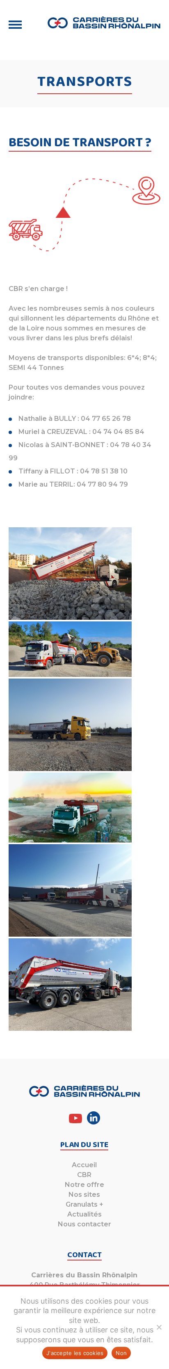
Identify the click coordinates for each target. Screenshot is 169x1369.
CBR (84, 1175)
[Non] (159, 1327)
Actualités (84, 1214)
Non (121, 1353)
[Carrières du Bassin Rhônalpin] (104, 22)
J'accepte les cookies (74, 1353)
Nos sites (84, 1194)
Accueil (84, 1165)
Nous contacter (84, 1224)
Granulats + (84, 1204)
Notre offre (84, 1185)
